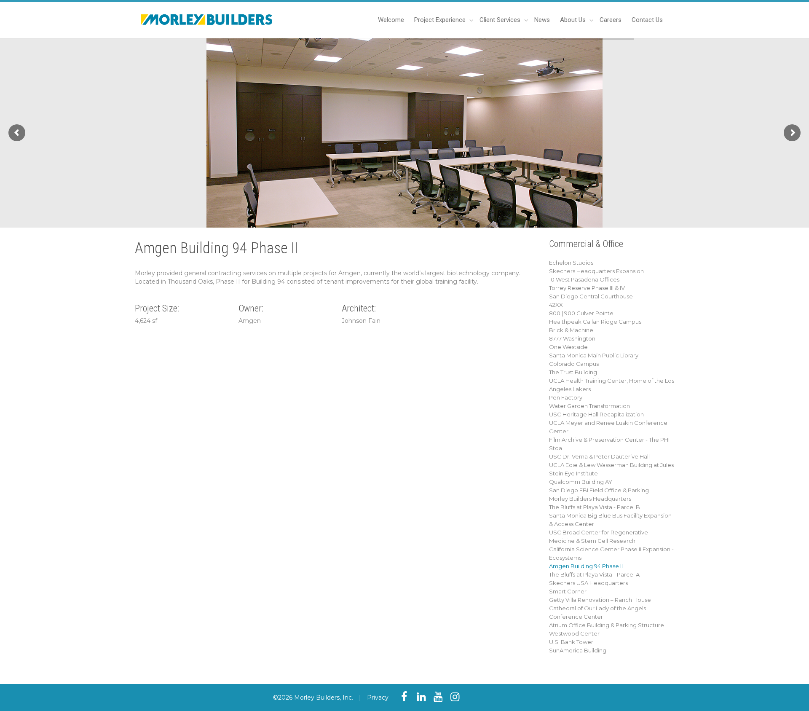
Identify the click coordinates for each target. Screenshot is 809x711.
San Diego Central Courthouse (591, 296)
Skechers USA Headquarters (588, 583)
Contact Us (647, 20)
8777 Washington (572, 338)
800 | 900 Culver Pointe (581, 313)
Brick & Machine (571, 330)
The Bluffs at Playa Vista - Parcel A (594, 574)
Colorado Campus (574, 363)
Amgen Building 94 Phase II (586, 566)
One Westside (568, 346)
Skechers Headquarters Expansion (596, 271)
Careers (610, 20)
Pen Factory (565, 397)
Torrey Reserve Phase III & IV (587, 287)
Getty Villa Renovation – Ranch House (600, 599)
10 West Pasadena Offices (584, 279)
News (542, 20)
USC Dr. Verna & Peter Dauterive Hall (599, 456)
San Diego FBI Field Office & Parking (599, 490)
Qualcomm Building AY (580, 481)
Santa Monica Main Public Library (593, 355)
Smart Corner (568, 591)
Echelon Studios (571, 262)
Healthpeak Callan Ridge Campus (595, 321)
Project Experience (440, 20)
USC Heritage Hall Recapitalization (596, 414)
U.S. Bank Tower (571, 642)
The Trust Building (573, 372)
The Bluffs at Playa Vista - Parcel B (594, 507)
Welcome (391, 20)
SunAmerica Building (577, 650)
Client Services (501, 20)
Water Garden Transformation (589, 405)
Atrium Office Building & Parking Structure (606, 625)
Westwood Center (574, 633)
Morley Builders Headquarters (590, 498)
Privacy (377, 697)
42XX (556, 304)
